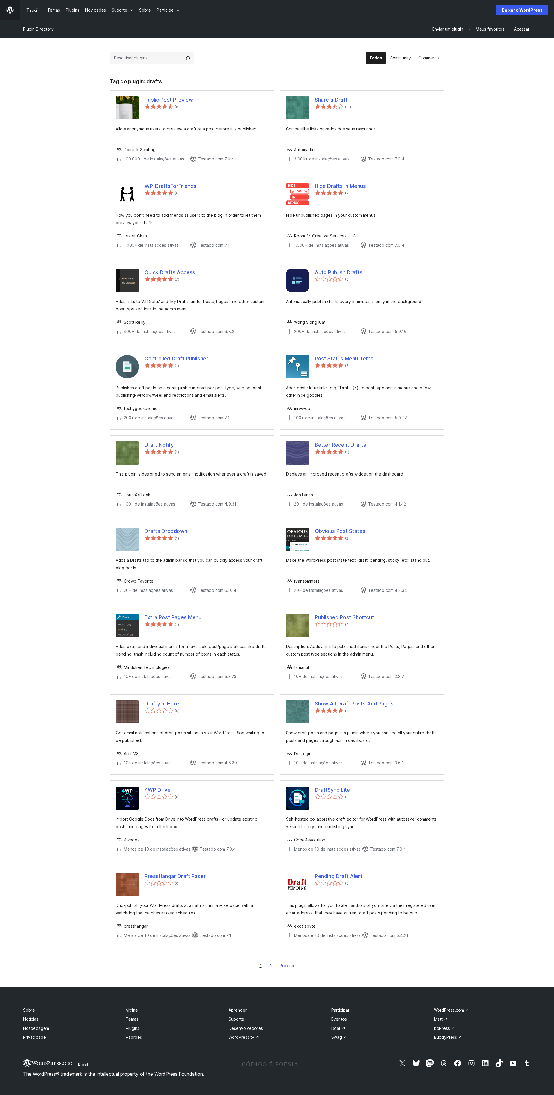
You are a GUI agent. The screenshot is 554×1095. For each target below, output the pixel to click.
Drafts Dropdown (166, 531)
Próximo (288, 965)
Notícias (30, 1019)
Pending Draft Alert (338, 876)
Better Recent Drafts (340, 445)
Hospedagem (36, 1028)
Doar (338, 1028)
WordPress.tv (244, 1037)
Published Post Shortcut (344, 617)
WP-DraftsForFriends (170, 186)
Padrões (134, 1037)
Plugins (132, 1028)
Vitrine (132, 1010)
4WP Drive (158, 790)
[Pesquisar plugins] (188, 58)
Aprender (238, 1010)
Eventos (339, 1019)
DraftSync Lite (332, 790)
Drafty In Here (162, 704)
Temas (132, 1019)
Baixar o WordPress (522, 10)
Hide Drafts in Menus (340, 186)
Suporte (236, 1019)
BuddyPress (448, 1037)
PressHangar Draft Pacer (175, 876)
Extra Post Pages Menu (173, 617)
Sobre (29, 1010)
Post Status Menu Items (344, 358)
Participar (340, 1010)
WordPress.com (451, 1010)
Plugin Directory (38, 29)
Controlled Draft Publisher (176, 358)
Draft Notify (159, 445)
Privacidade (34, 1037)
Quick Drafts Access (170, 272)
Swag (339, 1037)
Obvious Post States (340, 531)
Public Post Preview (169, 100)
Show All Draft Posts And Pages (354, 704)
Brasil (83, 1064)
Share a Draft (331, 100)
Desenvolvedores (246, 1028)
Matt (441, 1019)
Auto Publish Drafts (338, 272)
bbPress (444, 1028)
